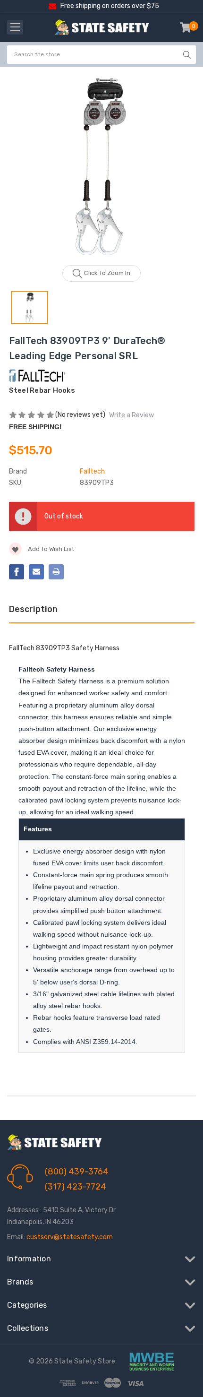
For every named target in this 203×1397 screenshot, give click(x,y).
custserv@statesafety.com (69, 1237)
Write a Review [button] (131, 415)
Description (33, 609)
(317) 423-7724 (75, 1186)
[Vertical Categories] (15, 27)
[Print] (56, 571)
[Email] (36, 571)
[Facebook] (16, 571)
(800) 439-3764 (77, 1171)
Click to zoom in (107, 272)
